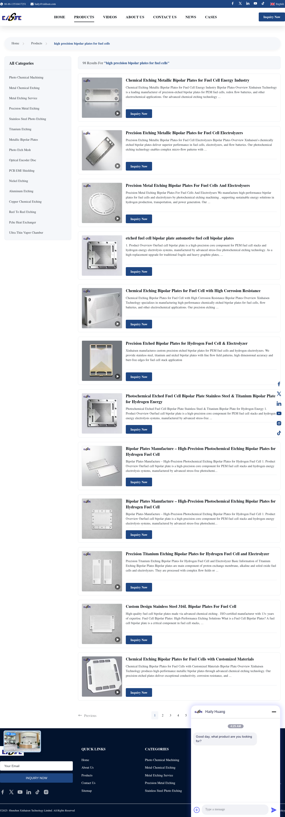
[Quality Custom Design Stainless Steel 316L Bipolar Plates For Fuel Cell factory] (102, 624)
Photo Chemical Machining (162, 760)
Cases (211, 16)
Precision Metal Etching (160, 783)
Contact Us (165, 16)
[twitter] (11, 792)
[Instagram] (279, 423)
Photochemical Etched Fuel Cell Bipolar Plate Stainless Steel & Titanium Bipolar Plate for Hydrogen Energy (200, 398)
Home (59, 16)
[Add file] (197, 810)
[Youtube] (255, 4)
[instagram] (46, 792)
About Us (135, 16)
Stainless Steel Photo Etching (163, 790)
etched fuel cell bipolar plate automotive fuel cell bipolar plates (180, 238)
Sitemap (86, 790)
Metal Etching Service (159, 775)
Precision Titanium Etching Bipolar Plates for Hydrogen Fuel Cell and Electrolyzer (197, 554)
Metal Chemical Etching (160, 767)
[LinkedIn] (279, 403)
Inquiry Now (271, 16)
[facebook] (2, 792)
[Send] (273, 810)
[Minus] (274, 711)
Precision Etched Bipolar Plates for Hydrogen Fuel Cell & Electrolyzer (187, 343)
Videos (110, 16)
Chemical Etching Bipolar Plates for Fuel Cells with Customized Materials (190, 659)
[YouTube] (279, 413)
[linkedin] (28, 792)
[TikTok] (279, 433)
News (190, 16)
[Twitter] (240, 4)
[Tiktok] (263, 4)
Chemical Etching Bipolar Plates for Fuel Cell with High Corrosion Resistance (193, 290)
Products (84, 16)
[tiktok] (37, 792)
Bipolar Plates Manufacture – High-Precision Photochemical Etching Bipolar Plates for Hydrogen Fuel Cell (201, 451)
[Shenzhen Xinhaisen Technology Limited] (11, 17)
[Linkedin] (248, 4)
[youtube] (20, 792)
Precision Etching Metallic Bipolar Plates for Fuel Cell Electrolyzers (184, 133)
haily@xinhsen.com (45, 4)
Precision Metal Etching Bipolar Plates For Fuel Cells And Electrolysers (188, 185)
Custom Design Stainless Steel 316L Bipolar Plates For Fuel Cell (181, 606)
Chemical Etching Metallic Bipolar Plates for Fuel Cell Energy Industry (187, 80)
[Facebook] (232, 4)
